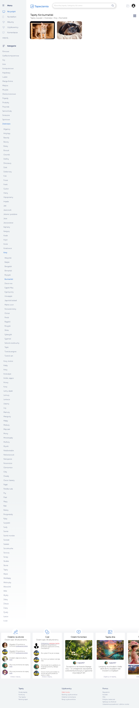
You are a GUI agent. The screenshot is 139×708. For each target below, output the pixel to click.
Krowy (5, 382)
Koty (5, 253)
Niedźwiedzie (8, 450)
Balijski (7, 262)
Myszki (5, 446)
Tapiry (5, 570)
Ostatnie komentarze (69, 697)
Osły (5, 472)
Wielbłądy (7, 578)
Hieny (5, 193)
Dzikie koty (7, 172)
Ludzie (4, 77)
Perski (7, 317)
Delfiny (6, 159)
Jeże (5, 218)
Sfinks (7, 330)
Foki (5, 176)
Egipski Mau (9, 288)
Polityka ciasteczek (109, 699)
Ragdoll (7, 322)
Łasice (5, 616)
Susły (5, 527)
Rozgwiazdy (8, 514)
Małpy (5, 421)
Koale (5, 236)
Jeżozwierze (8, 223)
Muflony (6, 442)
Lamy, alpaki (8, 391)
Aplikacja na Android (109, 702)
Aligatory (6, 129)
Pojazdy (5, 98)
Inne (4, 64)
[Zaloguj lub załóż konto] (133, 6)
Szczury (6, 553)
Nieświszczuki (8, 455)
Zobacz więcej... (15, 677)
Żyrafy (5, 612)
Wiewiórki (7, 587)
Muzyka (5, 90)
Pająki (5, 485)
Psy (4, 493)
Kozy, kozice (8, 361)
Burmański (9, 279)
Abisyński (8, 258)
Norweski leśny (10, 309)
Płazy (5, 502)
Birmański (8, 271)
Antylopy (6, 133)
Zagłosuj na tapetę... (110, 677)
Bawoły (6, 138)
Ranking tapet (23, 699)
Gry (3, 60)
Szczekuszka (8, 548)
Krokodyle (7, 374)
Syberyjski (8, 334)
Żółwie (6, 604)
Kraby (5, 365)
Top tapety (22, 697)
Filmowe (5, 51)
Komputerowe (8, 68)
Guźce (6, 189)
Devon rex (8, 283)
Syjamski (8, 339)
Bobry (5, 146)
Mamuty (6, 412)
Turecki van (9, 356)
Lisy (4, 408)
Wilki (5, 591)
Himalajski (8, 296)
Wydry (5, 595)
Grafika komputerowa (10, 56)
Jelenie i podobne (10, 214)
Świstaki (6, 540)
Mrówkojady (8, 438)
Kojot (5, 240)
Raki (5, 506)
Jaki (4, 206)
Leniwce (6, 399)
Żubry (5, 608)
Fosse (5, 180)
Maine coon (9, 305)
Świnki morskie (9, 536)
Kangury (6, 231)
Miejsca (5, 85)
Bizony (6, 142)
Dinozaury (7, 163)
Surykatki (6, 523)
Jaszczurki (7, 210)
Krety (5, 370)
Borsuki (6, 150)
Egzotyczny (9, 292)
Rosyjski (8, 326)
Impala (6, 201)
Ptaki (5, 497)
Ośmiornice (7, 468)
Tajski (6, 347)
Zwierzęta (6, 124)
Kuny (5, 387)
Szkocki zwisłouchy (12, 343)
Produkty (5, 102)
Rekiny (5, 510)
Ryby (5, 519)
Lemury (6, 395)
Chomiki (6, 155)
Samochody (7, 111)
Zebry (5, 599)
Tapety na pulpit (36, 18)
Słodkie (6, 561)
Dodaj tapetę (23, 692)
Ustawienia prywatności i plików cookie (116, 704)
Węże (5, 574)
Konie (5, 244)
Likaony (6, 404)
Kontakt (105, 695)
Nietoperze (7, 459)
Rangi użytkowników (69, 699)
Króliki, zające (8, 378)
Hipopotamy (8, 197)
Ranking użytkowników (69, 695)
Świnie (5, 531)
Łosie (5, 621)
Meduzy (6, 425)
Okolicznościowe (9, 94)
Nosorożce (7, 463)
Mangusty (7, 416)
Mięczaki (6, 429)
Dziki (5, 167)
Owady (6, 476)
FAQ (104, 697)
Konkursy (22, 695)
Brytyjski (8, 275)
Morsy (5, 433)
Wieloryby (7, 582)
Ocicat (7, 313)
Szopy (5, 557)
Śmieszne (6, 115)
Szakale (6, 544)
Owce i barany (9, 480)
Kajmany (6, 227)
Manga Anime (7, 81)
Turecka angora (10, 352)
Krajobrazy (6, 73)
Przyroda (5, 107)
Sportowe (6, 120)
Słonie (5, 565)
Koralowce (7, 248)
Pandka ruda (8, 489)
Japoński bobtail (11, 300)
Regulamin (106, 692)
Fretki (5, 184)
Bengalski (8, 266)
